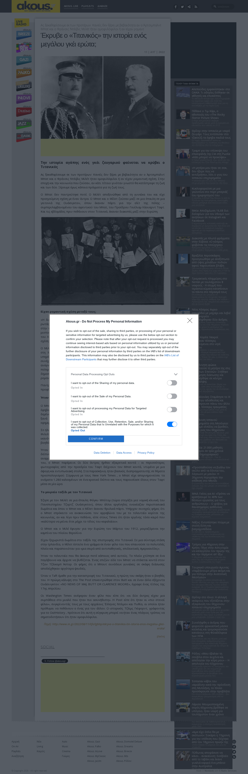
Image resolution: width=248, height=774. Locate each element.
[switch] (172, 382)
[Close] (191, 321)
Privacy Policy (146, 452)
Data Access (124, 452)
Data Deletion (102, 452)
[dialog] (124, 387)
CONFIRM (96, 438)
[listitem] (124, 374)
